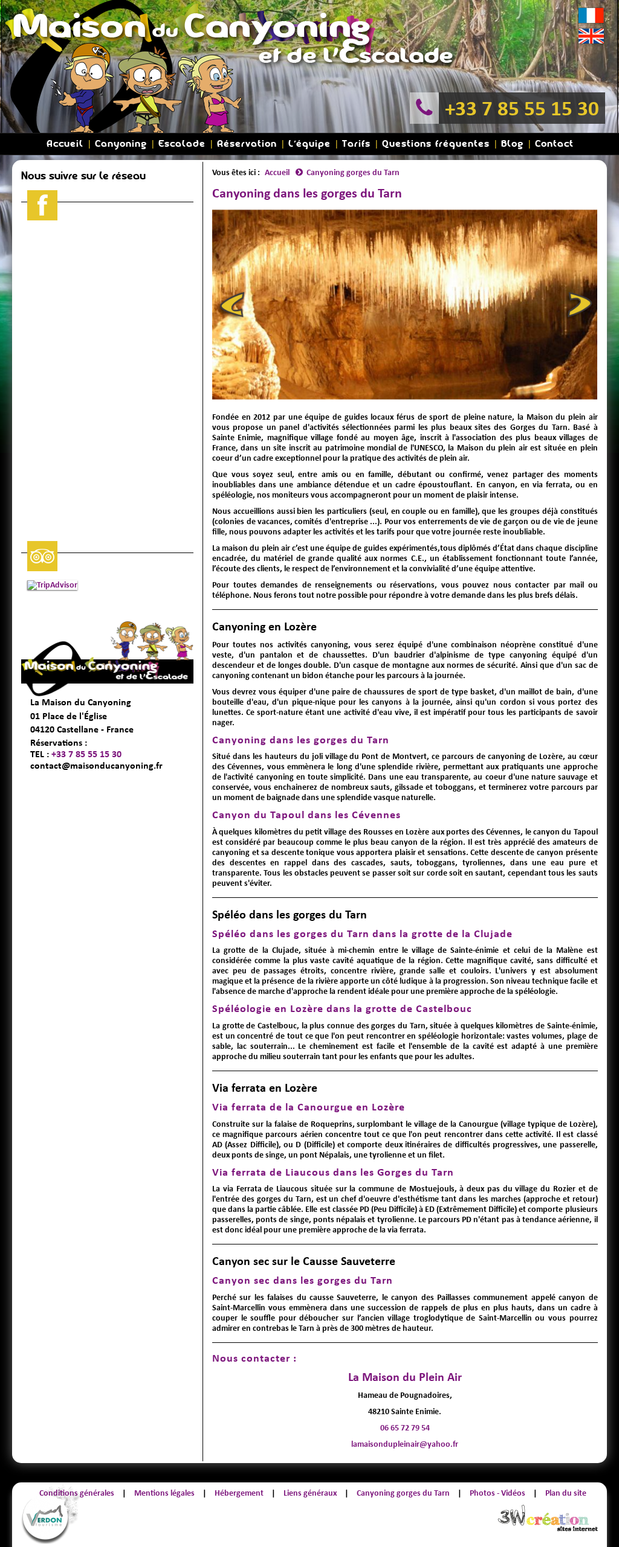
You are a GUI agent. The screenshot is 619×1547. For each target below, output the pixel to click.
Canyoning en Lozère (264, 626)
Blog (512, 144)
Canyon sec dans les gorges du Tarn (302, 1280)
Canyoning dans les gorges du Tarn (300, 739)
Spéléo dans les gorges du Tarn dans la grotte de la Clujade (362, 933)
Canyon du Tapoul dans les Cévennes (306, 814)
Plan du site (565, 1493)
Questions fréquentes (436, 144)
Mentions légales (164, 1493)
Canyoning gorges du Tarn (403, 1493)
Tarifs (356, 144)
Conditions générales (76, 1493)
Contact (554, 144)
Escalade (182, 144)
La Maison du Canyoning (80, 702)
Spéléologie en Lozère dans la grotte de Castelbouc (342, 1008)
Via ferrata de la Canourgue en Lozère (308, 1106)
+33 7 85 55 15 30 (522, 108)
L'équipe (309, 144)
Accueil (65, 144)
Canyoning (121, 144)
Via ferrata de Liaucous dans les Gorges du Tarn (333, 1172)
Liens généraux (310, 1493)
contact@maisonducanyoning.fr (96, 765)
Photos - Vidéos (497, 1493)
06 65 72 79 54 (405, 1428)
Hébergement (239, 1493)
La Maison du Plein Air (405, 1376)
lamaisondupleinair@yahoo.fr (404, 1444)
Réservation (247, 144)
